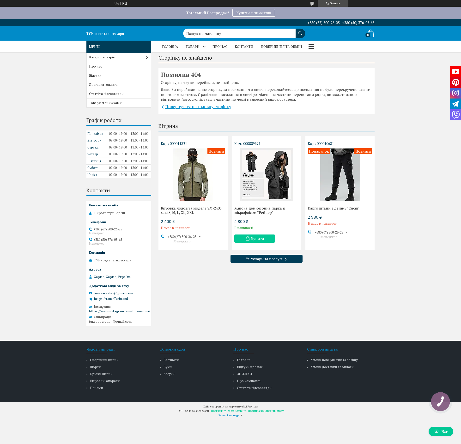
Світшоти (171, 360)
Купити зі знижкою (253, 12)
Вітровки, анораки (105, 380)
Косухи (169, 373)
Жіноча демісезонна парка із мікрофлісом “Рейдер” (259, 210)
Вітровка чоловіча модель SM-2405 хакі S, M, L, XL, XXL (191, 210)
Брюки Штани (101, 373)
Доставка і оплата (103, 84)
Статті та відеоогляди (106, 93)
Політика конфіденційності (266, 411)
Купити (257, 238)
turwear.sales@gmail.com (113, 293)
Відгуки (95, 75)
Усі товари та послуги (265, 258)
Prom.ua (253, 406)
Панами (96, 387)
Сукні (168, 366)
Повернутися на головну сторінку (198, 106)
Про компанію (249, 380)
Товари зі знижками (105, 102)
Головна (170, 46)
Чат (445, 431)
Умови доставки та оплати (332, 366)
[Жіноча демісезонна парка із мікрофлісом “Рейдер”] (266, 174)
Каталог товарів (102, 57)
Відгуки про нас (250, 366)
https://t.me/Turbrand (111, 298)
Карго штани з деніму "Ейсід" (334, 208)
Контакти (244, 46)
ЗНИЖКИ (244, 373)
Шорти (95, 366)
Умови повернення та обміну (334, 360)
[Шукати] (300, 31)
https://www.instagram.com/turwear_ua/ (119, 311)
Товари (193, 46)
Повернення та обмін (281, 46)
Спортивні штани (104, 360)
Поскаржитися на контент (228, 411)
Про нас (219, 46)
